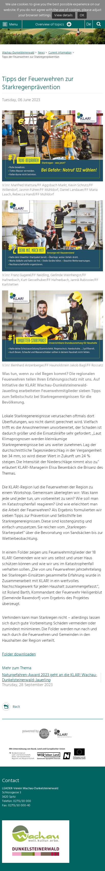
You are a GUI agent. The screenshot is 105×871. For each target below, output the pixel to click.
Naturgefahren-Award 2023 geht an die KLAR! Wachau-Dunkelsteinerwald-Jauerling (49, 677)
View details (63, 15)
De (88, 24)
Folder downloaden (19, 654)
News (41, 52)
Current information (60, 52)
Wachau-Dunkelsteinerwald (18, 52)
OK (82, 15)
